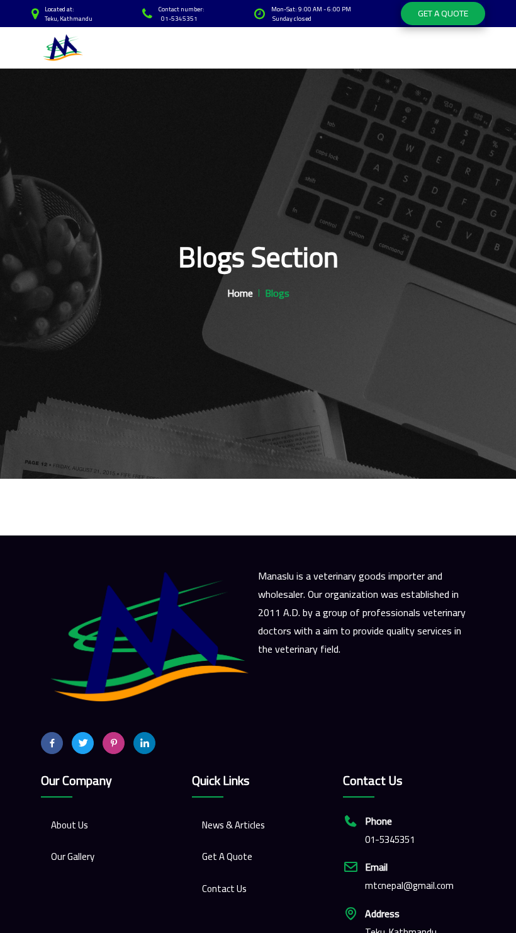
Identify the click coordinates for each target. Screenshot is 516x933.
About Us (69, 825)
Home (240, 293)
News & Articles (233, 825)
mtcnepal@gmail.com (409, 886)
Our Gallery (72, 856)
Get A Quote (443, 13)
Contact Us (224, 888)
